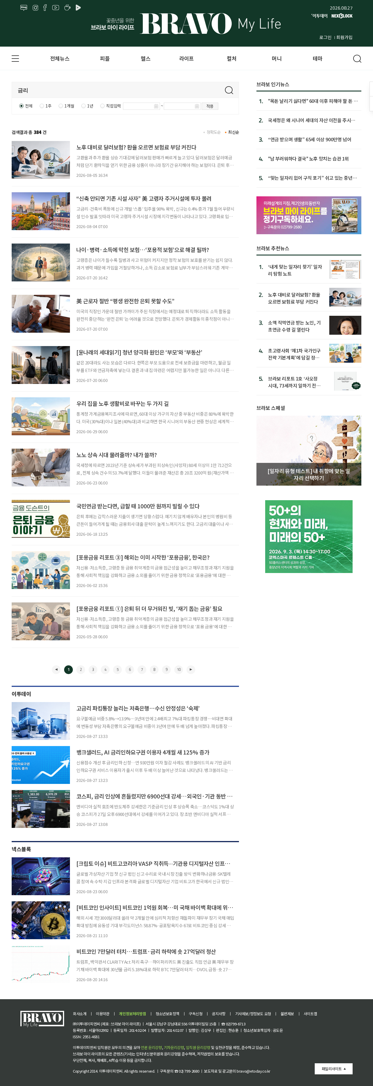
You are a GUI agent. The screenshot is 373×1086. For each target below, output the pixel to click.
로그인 (325, 37)
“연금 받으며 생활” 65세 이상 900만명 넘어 (309, 139)
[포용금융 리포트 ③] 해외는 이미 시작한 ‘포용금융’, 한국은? (143, 557)
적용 (210, 106)
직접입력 (113, 106)
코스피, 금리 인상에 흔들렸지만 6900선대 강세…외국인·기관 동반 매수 (156, 796)
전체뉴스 (59, 58)
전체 (28, 106)
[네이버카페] (67, 7)
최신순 (233, 132)
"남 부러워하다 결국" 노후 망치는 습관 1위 (308, 158)
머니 (276, 58)
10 (178, 669)
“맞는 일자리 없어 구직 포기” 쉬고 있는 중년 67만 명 (310, 177)
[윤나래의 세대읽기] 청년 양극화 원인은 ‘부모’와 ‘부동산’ (139, 352)
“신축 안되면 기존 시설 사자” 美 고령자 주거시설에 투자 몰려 (144, 198)
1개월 (69, 106)
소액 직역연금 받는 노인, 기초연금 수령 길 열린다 (294, 326)
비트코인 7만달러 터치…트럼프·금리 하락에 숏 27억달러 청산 (146, 951)
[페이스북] (45, 7)
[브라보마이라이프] (186, 23)
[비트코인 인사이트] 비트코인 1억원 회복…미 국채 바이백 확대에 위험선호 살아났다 (169, 907)
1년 (90, 106)
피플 (105, 58)
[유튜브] (55, 7)
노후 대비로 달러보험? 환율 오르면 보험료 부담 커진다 (136, 147)
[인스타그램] (35, 7)
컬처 (231, 58)
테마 (317, 58)
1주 (48, 106)
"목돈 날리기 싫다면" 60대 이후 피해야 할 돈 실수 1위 (313, 100)
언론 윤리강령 (151, 1047)
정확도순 (214, 132)
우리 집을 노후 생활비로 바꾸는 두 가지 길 (122, 403)
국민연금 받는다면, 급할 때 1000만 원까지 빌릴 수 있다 (137, 506)
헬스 (145, 58)
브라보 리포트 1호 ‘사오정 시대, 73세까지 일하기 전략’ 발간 (295, 382)
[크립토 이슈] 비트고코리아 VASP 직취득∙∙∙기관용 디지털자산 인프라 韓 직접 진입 (167, 863)
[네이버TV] (79, 7)
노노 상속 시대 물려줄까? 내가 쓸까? (116, 455)
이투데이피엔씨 (111, 1071)
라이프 (186, 58)
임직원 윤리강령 (198, 1047)
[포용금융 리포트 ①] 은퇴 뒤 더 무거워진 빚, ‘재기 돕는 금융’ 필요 (149, 608)
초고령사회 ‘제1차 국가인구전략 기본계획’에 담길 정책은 (294, 354)
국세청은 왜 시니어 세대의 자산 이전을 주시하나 (311, 120)
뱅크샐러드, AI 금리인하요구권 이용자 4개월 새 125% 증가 (142, 752)
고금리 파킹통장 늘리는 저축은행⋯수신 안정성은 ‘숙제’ (138, 708)
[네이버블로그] (23, 7)
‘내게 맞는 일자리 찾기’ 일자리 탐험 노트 (295, 270)
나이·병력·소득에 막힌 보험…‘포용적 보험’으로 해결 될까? (142, 249)
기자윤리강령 (174, 1047)
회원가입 (344, 37)
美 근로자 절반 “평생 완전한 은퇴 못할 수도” (125, 301)
